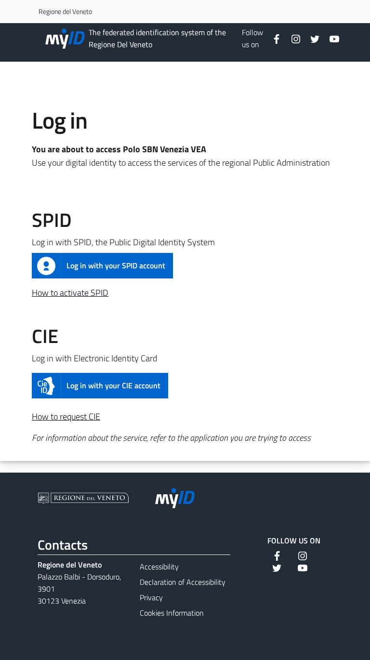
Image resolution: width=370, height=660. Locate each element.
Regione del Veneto (65, 11)
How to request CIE (66, 416)
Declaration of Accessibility (182, 582)
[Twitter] (311, 38)
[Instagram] (292, 38)
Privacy (151, 597)
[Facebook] (272, 38)
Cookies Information (172, 613)
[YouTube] (330, 38)
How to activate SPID (70, 292)
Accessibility (159, 566)
